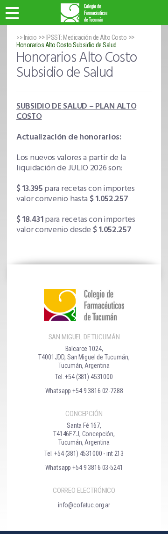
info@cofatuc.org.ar (84, 505)
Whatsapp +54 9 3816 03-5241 (84, 467)
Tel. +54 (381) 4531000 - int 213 (84, 453)
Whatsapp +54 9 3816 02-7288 (84, 391)
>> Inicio (26, 37)
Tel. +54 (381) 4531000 (84, 376)
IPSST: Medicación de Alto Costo (86, 37)
